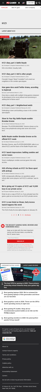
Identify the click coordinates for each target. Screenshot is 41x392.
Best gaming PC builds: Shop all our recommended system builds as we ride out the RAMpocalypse (21, 311)
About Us (5, 346)
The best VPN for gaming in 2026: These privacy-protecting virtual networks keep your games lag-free (21, 285)
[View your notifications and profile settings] (19, 3)
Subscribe (31, 3)
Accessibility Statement (9, 371)
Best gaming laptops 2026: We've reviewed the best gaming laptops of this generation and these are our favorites (21, 294)
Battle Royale (5, 37)
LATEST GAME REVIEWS (30, 265)
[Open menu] (3, 3)
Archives (28, 215)
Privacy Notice (27, 246)
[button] (39, 3)
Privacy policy (6, 359)
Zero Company (30, 7)
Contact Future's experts (10, 351)
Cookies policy (6, 363)
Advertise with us (7, 367)
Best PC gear (16, 7)
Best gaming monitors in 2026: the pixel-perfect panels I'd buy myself (21, 319)
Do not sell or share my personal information (16, 380)
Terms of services (25, 244)
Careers (4, 375)
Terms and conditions (9, 355)
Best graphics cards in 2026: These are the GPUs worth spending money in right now (21, 303)
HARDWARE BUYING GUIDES (10, 265)
